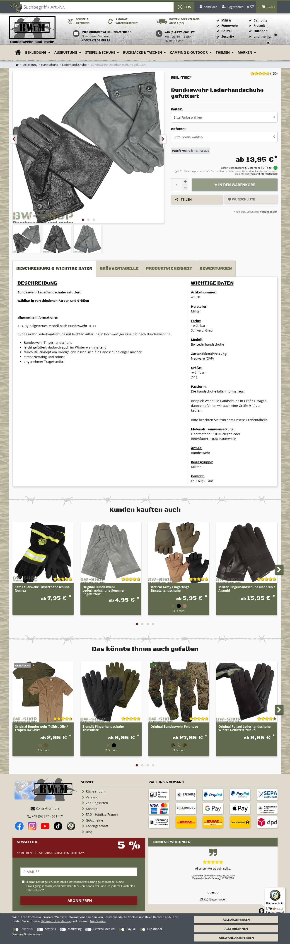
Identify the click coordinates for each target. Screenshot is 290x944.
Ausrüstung (65, 52)
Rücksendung (96, 791)
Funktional (154, 929)
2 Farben (42, 750)
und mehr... (263, 36)
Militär (226, 20)
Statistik (50, 929)
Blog (89, 832)
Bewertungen (216, 268)
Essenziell (27, 929)
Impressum (98, 921)
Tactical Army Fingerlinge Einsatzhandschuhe (169, 589)
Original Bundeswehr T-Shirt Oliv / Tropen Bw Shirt (41, 728)
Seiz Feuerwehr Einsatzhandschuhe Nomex (42, 589)
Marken (245, 52)
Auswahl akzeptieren (236, 938)
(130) (274, 73)
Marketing (75, 929)
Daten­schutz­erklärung (56, 921)
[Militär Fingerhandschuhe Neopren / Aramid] (246, 552)
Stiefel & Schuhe (100, 52)
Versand (92, 797)
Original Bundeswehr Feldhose (174, 727)
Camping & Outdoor (189, 52)
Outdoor (260, 31)
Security (227, 36)
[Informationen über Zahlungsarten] (159, 794)
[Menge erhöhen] (185, 181)
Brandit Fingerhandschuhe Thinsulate (103, 728)
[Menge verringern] (185, 188)
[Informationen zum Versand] (186, 822)
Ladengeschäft (97, 826)
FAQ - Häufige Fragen (102, 814)
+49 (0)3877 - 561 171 (47, 816)
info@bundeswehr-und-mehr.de (106, 32)
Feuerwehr (229, 25)
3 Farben (178, 610)
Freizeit (259, 25)
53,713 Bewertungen (213, 899)
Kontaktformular (96, 40)
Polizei (226, 31)
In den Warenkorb (236, 184)
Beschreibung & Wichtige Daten (54, 268)
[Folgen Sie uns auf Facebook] (19, 826)
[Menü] (282, 890)
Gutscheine (94, 820)
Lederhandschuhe (74, 65)
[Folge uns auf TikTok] (58, 826)
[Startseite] (32, 30)
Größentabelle (119, 268)
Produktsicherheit (169, 268)
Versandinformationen (263, 173)
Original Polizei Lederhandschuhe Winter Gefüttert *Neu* (244, 728)
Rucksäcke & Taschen (142, 52)
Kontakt (91, 809)
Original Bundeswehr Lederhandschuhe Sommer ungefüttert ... (103, 590)
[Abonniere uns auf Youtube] (45, 826)
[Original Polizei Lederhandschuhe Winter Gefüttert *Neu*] (246, 691)
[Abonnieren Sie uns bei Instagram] (32, 826)
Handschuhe (49, 65)
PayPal (130, 929)
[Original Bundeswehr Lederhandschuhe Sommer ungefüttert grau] (111, 552)
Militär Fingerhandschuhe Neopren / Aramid (246, 589)
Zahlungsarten (97, 803)
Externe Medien (104, 929)
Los (187, 7)
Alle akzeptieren (236, 919)
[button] (266, 7)
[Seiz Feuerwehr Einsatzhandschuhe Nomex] (43, 552)
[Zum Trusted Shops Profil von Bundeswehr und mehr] (71, 826)
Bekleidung (35, 52)
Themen (223, 52)
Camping (260, 20)
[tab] (54, 269)
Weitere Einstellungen (27, 934)
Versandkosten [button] (268, 211)
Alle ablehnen (236, 929)
